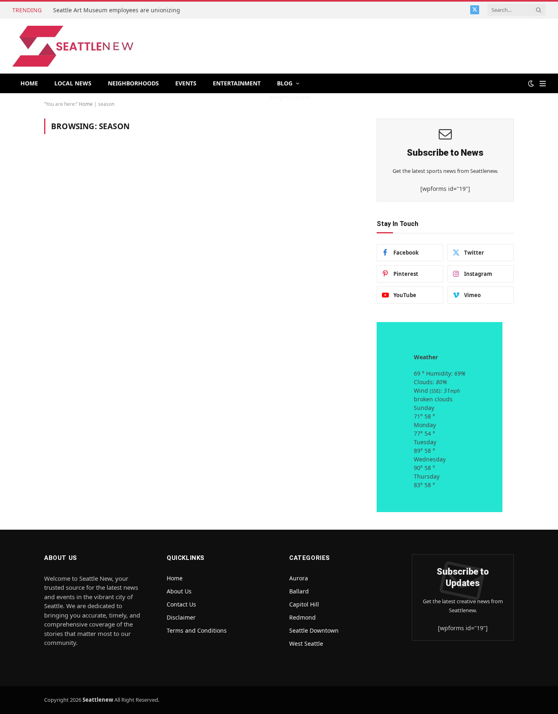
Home (29, 83)
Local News (73, 83)
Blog (284, 83)
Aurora (298, 578)
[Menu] (543, 83)
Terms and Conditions (197, 630)
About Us (179, 591)
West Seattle (306, 643)
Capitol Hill (304, 604)
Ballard (299, 591)
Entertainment (237, 83)
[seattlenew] (73, 46)
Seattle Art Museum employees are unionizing (117, 10)
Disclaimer (181, 617)
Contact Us (181, 604)
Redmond (302, 617)
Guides (300, 97)
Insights (280, 97)
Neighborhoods (133, 83)
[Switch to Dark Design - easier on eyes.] (531, 83)
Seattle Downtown (314, 630)
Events (185, 83)
